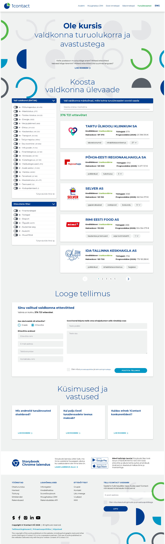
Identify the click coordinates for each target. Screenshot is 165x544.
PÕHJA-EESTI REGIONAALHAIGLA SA (116, 157)
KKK (76, 500)
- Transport (25, 135)
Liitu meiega (79, 493)
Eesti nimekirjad (112, 6)
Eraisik (25, 325)
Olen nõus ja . (91, 369)
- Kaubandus (26, 131)
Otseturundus (18, 487)
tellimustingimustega (103, 369)
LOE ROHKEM (81, 68)
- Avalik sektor (26, 168)
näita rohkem (133, 143)
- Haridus (24, 172)
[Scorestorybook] (13, 517)
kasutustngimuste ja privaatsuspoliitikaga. (135, 502)
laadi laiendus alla (65, 467)
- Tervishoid (25, 176)
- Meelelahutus (27, 180)
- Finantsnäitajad (27, 211)
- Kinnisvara (25, 156)
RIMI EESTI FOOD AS (102, 220)
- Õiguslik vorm (27, 223)
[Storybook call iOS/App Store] (99, 466)
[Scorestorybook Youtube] (38, 517)
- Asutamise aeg (27, 227)
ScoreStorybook (47, 493)
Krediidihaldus (46, 490)
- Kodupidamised (28, 188)
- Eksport (24, 219)
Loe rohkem (24, 433)
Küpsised (57, 529)
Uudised (77, 497)
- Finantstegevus (27, 152)
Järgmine (128, 278)
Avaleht (81, 6)
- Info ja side (25, 148)
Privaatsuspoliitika (42, 529)
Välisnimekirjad (128, 6)
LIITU (115, 509)
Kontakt (77, 490)
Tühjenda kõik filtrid (44, 194)
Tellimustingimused (21, 529)
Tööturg (15, 493)
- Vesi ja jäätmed (27, 123)
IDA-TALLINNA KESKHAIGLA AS (111, 251)
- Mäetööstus (26, 111)
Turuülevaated (144, 6)
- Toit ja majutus (27, 139)
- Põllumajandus (27, 107)
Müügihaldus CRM (95, 6)
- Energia (24, 119)
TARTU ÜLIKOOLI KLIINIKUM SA (111, 126)
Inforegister (45, 487)
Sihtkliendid (17, 497)
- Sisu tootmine (26, 144)
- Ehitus (23, 127)
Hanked (15, 490)
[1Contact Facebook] (19, 517)
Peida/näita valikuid (53, 101)
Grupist (77, 487)
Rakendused (17, 500)
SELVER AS (94, 188)
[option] (34, 107)
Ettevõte (39, 325)
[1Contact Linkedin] (31, 517)
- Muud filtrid (26, 235)
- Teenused (25, 184)
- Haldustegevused (29, 164)
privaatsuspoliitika (86, 369)
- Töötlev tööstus (27, 115)
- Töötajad (24, 215)
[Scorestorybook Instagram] (25, 517)
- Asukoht (24, 231)
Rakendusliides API (49, 500)
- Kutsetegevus (27, 160)
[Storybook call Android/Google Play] (99, 460)
